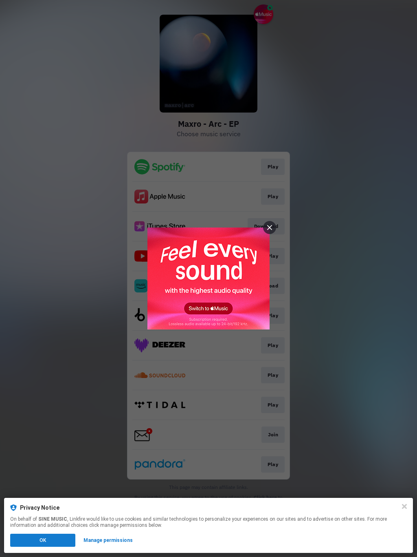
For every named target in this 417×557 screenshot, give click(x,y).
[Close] (404, 506)
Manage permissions (108, 540)
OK (43, 540)
